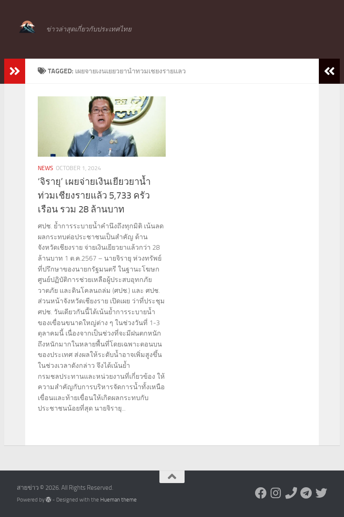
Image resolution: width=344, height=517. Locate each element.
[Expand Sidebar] (14, 71)
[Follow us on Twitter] (321, 493)
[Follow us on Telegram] (306, 493)
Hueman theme (118, 499)
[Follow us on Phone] (291, 493)
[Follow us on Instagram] (276, 493)
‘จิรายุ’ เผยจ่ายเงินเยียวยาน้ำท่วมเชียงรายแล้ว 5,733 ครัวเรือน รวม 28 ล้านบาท (94, 195)
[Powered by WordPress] (48, 499)
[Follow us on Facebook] (261, 493)
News (45, 168)
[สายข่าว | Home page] (27, 27)
